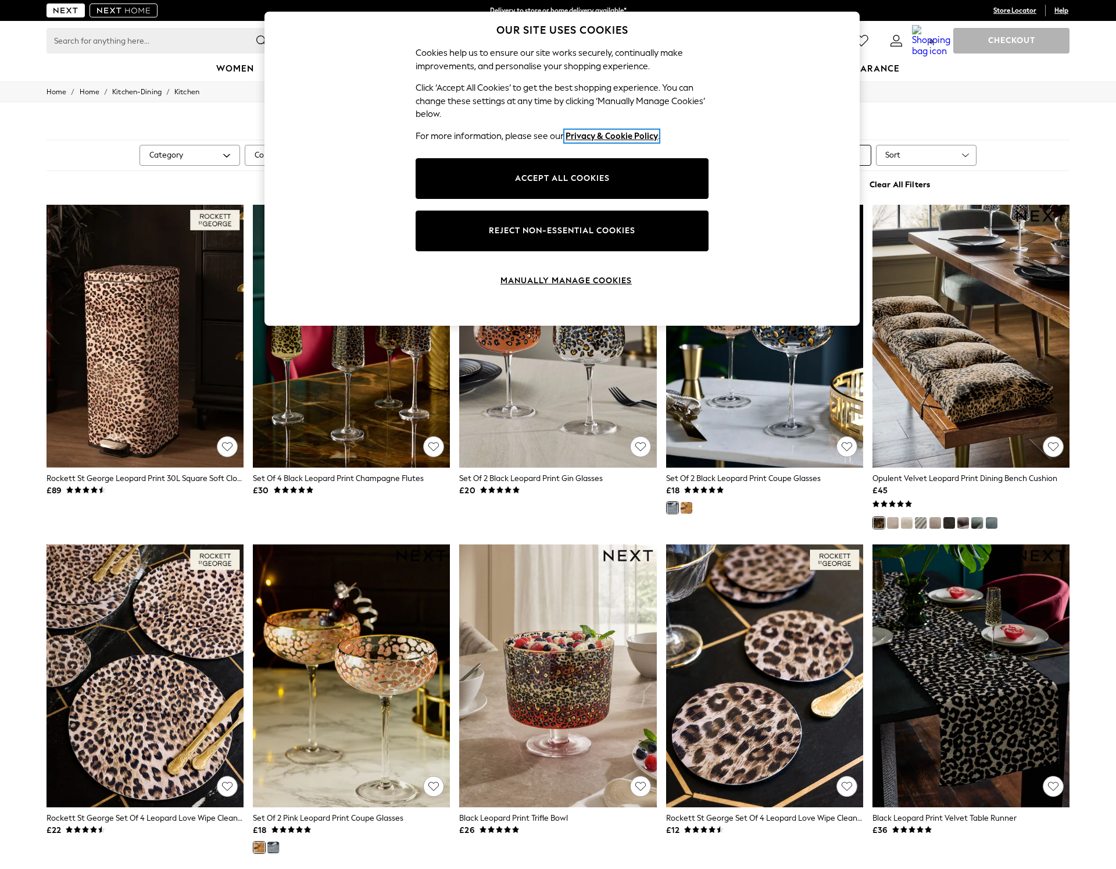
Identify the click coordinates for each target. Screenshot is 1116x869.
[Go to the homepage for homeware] (124, 10)
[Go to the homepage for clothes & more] (65, 10)
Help (1061, 10)
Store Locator (1014, 10)
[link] (896, 41)
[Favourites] (861, 41)
